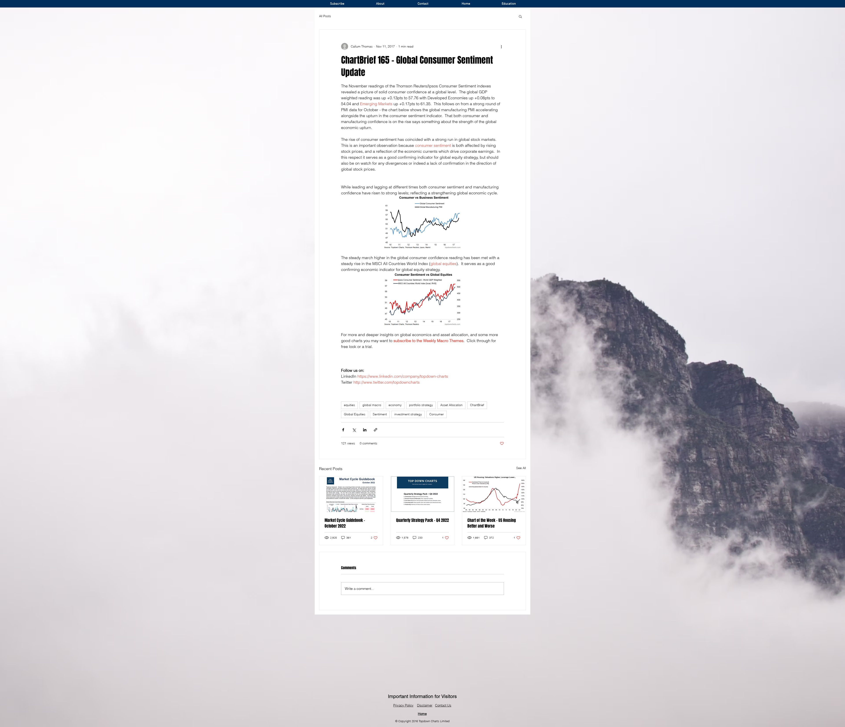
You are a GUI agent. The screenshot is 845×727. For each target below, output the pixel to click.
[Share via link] (375, 430)
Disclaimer (424, 705)
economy (395, 405)
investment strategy (408, 414)
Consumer (436, 414)
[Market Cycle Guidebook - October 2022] (351, 494)
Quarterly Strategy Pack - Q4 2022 (422, 520)
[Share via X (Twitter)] (354, 430)
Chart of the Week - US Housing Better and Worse (491, 523)
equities (349, 405)
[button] (520, 16)
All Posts (325, 16)
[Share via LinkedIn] (365, 430)
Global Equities (354, 414)
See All (521, 468)
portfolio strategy (421, 405)
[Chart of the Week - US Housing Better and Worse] (494, 494)
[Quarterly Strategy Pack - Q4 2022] (422, 494)
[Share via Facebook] (343, 430)
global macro (371, 405)
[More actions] (501, 46)
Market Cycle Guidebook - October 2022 (345, 523)
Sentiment (380, 414)
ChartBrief (477, 405)
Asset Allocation (451, 405)
